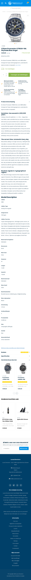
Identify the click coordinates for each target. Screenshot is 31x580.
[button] (14, 43)
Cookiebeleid (15, 548)
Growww (22, 576)
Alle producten (15, 565)
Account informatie (15, 555)
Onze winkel (16, 543)
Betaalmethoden (15, 531)
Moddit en (17, 576)
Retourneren (15, 533)
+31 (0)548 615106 (16, 475)
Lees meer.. (18, 65)
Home (4, 11)
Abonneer (24, 448)
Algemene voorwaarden (15, 523)
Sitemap (15, 541)
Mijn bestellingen (15, 558)
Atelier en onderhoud (15, 538)
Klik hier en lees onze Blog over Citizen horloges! (13, 348)
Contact (15, 546)
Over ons (15, 521)
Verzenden (15, 536)
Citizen (3, 46)
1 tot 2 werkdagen (10, 69)
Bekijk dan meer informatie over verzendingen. (15, 514)
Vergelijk (15, 563)
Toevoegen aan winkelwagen (19, 74)
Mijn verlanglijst (15, 560)
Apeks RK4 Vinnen (22, 419)
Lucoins (15, 528)
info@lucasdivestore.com (16, 478)
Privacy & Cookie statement (15, 526)
